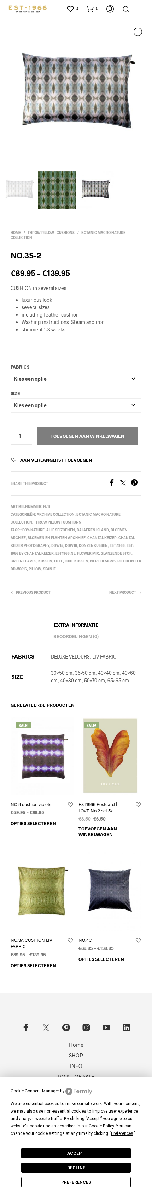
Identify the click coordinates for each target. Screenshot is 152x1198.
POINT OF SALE (76, 1076)
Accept (76, 1153)
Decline (76, 1167)
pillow (35, 569)
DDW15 (57, 545)
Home (16, 232)
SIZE (15, 393)
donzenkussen (93, 545)
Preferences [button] (122, 1133)
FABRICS (20, 367)
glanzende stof (116, 553)
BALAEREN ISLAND (93, 530)
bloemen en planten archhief (57, 538)
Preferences (76, 1182)
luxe (58, 561)
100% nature (33, 530)
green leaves (23, 561)
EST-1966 (117, 545)
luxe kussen (76, 561)
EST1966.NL (65, 553)
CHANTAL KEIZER (102, 538)
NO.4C (85, 940)
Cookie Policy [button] (101, 1126)
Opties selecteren (33, 823)
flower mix (88, 553)
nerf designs (103, 561)
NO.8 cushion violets (31, 804)
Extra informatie (76, 625)
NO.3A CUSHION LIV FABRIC (31, 943)
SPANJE (49, 569)
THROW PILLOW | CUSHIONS (51, 232)
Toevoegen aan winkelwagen (87, 436)
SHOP (76, 1055)
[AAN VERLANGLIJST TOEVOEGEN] (70, 805)
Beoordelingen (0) (76, 636)
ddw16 (71, 545)
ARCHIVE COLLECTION (56, 514)
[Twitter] (125, 483)
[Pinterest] (136, 483)
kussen (45, 561)
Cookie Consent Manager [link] (35, 1090)
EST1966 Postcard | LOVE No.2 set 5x (97, 807)
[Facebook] (114, 483)
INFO (76, 1066)
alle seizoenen (60, 530)
